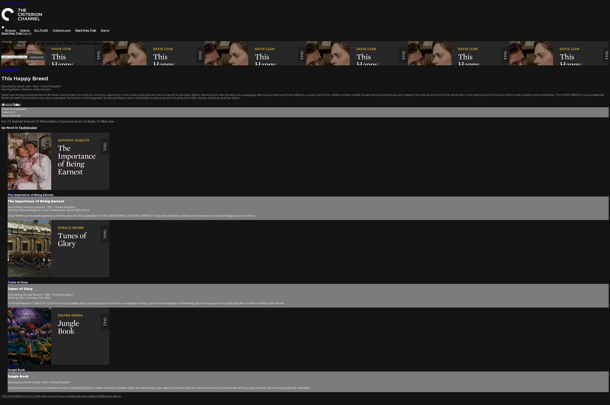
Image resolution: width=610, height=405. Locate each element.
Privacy (61, 396)
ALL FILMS (41, 30)
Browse (10, 30)
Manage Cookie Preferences (94, 396)
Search (25, 30)
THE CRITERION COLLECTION (20, 396)
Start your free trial (14, 57)
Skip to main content (14, 2)
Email (18, 104)
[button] (3, 27)
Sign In (27, 33)
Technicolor (10, 70)
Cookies (71, 396)
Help (44, 396)
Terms (51, 396)
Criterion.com (62, 30)
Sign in (105, 30)
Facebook (7, 104)
